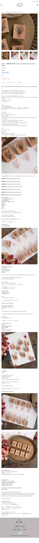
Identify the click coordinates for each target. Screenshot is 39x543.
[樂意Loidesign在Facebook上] (17, 522)
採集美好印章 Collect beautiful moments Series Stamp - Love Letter (12, 186)
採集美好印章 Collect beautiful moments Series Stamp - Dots (11, 189)
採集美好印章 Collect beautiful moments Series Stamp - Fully (11, 178)
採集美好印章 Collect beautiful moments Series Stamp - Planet (11, 192)
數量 (2, 75)
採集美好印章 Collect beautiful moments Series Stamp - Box (11, 181)
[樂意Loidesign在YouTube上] (21, 522)
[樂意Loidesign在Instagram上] (19, 522)
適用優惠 (3, 70)
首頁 (2, 12)
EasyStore (27, 535)
